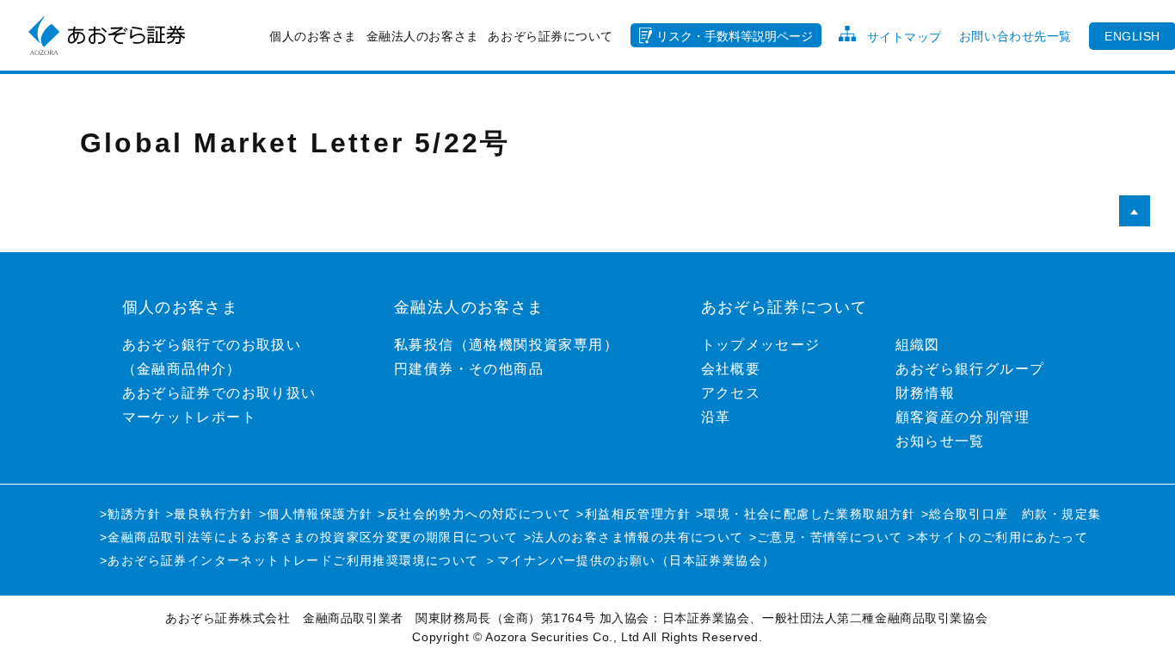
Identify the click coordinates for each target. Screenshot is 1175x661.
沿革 (716, 417)
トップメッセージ (761, 344)
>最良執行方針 (210, 514)
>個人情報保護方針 (316, 514)
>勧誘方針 (130, 514)
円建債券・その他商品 (469, 368)
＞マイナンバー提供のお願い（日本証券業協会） (630, 560)
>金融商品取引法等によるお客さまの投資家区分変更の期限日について (309, 537)
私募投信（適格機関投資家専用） (506, 344)
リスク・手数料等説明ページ (734, 36)
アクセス (731, 393)
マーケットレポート (189, 417)
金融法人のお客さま (422, 36)
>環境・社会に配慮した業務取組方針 (806, 514)
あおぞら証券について (550, 36)
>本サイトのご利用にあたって (997, 537)
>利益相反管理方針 (633, 514)
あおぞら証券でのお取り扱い (219, 393)
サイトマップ (904, 37)
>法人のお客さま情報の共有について (634, 537)
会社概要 (731, 368)
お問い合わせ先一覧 (1015, 36)
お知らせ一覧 (940, 441)
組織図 (917, 344)
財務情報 (925, 393)
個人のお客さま (313, 36)
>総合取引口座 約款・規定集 (1011, 514)
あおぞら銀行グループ (970, 368)
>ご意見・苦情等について (826, 537)
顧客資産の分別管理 (962, 417)
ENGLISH (1132, 36)
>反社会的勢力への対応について (474, 514)
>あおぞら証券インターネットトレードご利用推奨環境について (289, 560)
